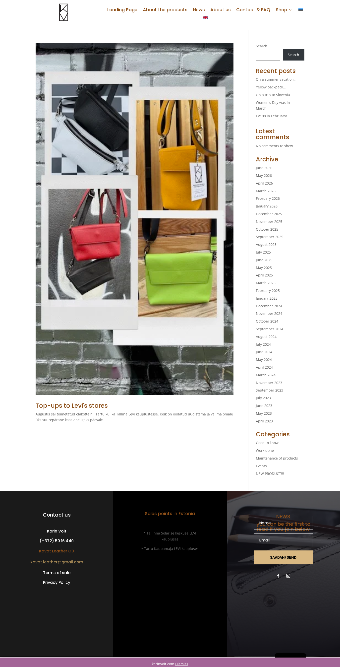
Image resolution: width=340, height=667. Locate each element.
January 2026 (267, 206)
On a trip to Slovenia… (274, 94)
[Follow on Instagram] (288, 576)
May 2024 (264, 359)
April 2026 (264, 183)
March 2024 (266, 375)
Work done (265, 450)
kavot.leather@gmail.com (56, 562)
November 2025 (269, 221)
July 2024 (263, 344)
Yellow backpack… (271, 87)
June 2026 (264, 167)
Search (261, 46)
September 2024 (269, 329)
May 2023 (264, 413)
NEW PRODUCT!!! (270, 473)
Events (261, 466)
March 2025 (266, 282)
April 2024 (264, 367)
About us (220, 10)
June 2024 (264, 351)
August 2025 (266, 244)
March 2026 (266, 191)
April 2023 (264, 421)
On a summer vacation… (276, 79)
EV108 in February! (271, 116)
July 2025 (263, 252)
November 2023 (269, 382)
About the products (165, 10)
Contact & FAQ (253, 10)
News (199, 10)
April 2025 (264, 275)
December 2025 (269, 213)
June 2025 (264, 260)
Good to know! (268, 442)
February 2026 (268, 198)
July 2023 (263, 398)
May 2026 (264, 175)
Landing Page (122, 10)
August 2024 (266, 336)
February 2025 (268, 290)
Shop (281, 10)
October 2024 (267, 321)
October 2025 (267, 229)
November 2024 (269, 313)
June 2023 (264, 405)
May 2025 (264, 267)
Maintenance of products (277, 458)
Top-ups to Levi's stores (72, 405)
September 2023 (269, 390)
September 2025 (269, 236)
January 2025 (267, 298)
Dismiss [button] (181, 664)
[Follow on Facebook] (278, 576)
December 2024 (269, 306)
